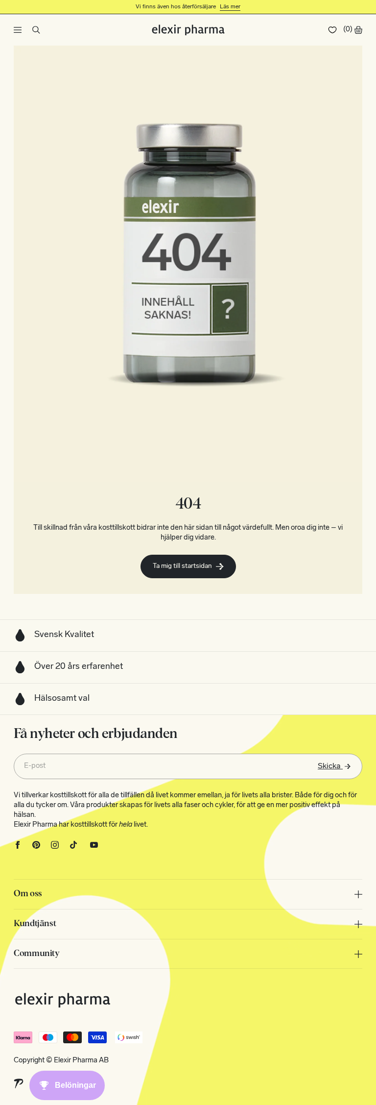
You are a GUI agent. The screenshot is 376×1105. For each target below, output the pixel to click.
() (347, 29)
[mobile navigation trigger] (18, 30)
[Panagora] (19, 1084)
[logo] (188, 30)
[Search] (36, 30)
